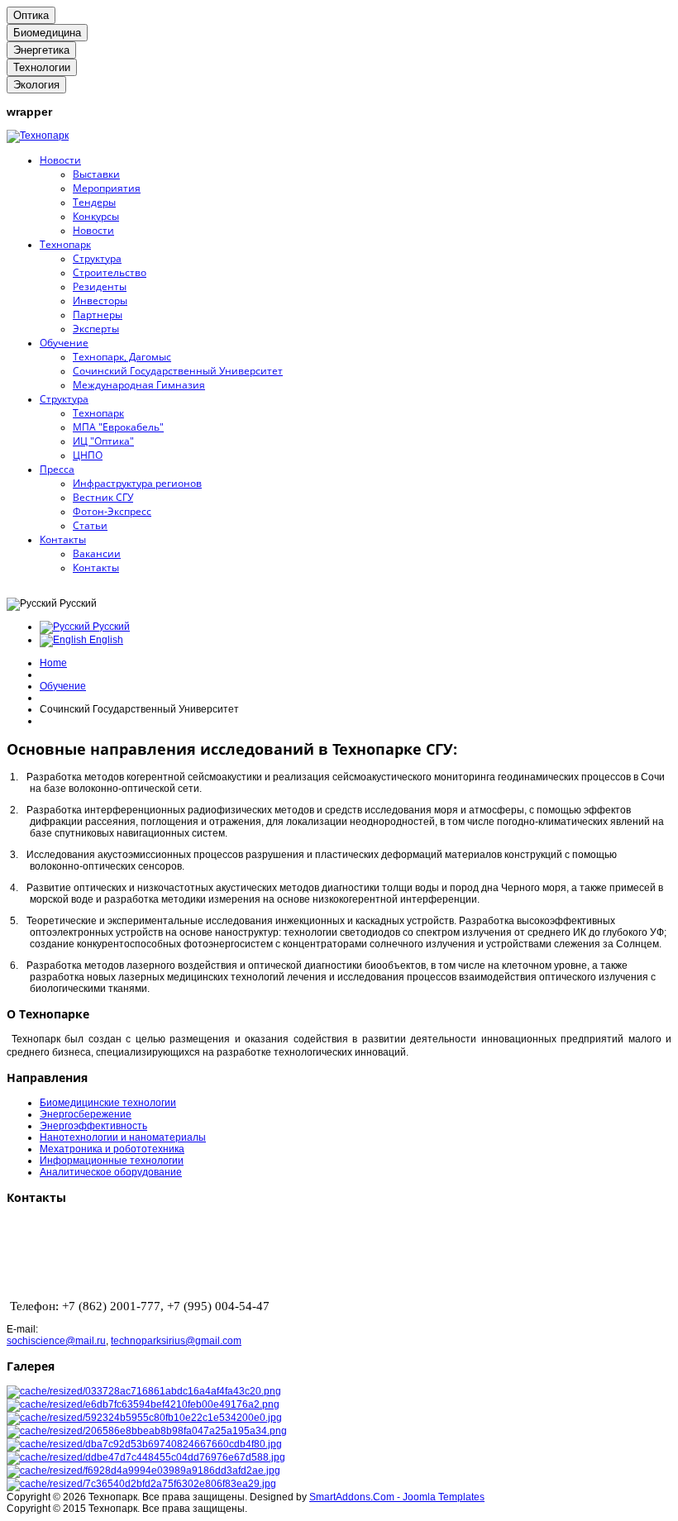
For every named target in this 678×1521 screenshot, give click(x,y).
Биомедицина (47, 32)
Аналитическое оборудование (111, 1172)
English (105, 640)
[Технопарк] (38, 135)
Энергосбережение (85, 1114)
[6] (147, 1431)
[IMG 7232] (146, 1457)
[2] (143, 1404)
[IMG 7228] (144, 1444)
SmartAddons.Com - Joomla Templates (397, 1497)
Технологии (41, 67)
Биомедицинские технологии (108, 1103)
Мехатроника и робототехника (112, 1149)
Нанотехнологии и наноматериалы (123, 1137)
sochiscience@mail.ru (56, 1341)
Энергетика (41, 50)
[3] (144, 1417)
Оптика (31, 15)
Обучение (63, 686)
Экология (36, 85)
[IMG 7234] (143, 1470)
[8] (141, 1484)
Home (53, 663)
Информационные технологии (112, 1160)
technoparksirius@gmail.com (176, 1341)
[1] (144, 1391)
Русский (110, 626)
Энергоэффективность (93, 1126)
